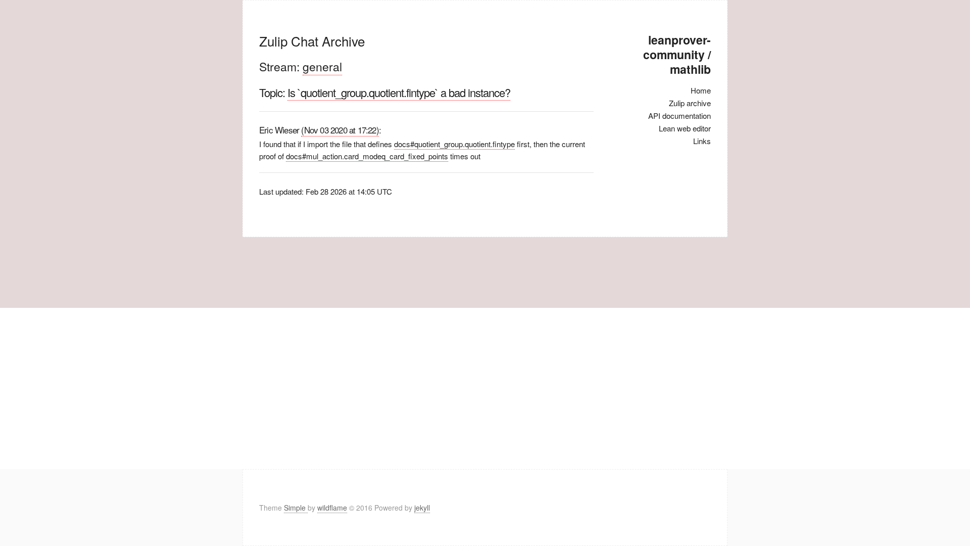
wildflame (332, 508)
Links (702, 140)
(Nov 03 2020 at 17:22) (339, 129)
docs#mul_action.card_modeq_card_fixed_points (367, 156)
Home (701, 90)
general (322, 66)
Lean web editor (685, 128)
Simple (296, 508)
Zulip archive (690, 103)
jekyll (422, 508)
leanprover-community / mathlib (677, 54)
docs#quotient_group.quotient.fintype (454, 144)
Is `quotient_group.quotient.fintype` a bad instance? (398, 92)
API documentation (679, 115)
